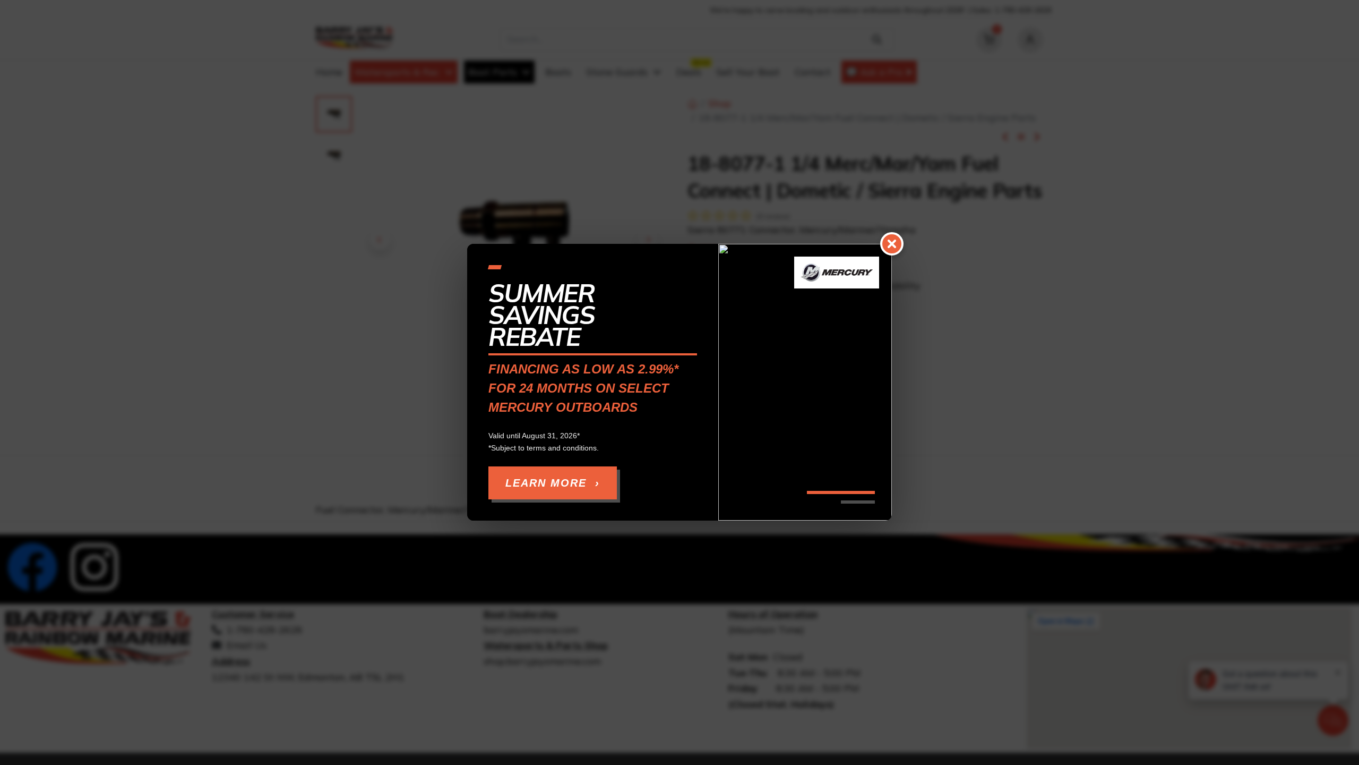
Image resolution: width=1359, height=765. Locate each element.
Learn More (552, 483)
